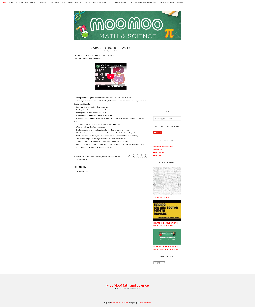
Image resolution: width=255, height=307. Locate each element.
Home (3, 2)
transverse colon (81, 159)
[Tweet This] (133, 156)
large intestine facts (111, 157)
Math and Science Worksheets (172, 2)
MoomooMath (157, 149)
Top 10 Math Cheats (162, 197)
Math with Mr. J (160, 152)
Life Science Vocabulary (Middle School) (110, 2)
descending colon (94, 157)
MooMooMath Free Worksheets (163, 146)
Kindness (43, 2)
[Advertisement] (167, 76)
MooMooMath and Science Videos (23, 2)
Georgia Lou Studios (144, 303)
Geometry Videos (58, 2)
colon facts (81, 157)
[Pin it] (145, 156)
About (87, 2)
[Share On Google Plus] (141, 156)
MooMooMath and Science (127, 285)
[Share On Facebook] (137, 156)
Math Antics (159, 155)
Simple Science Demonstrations (143, 2)
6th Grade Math (74, 2)
